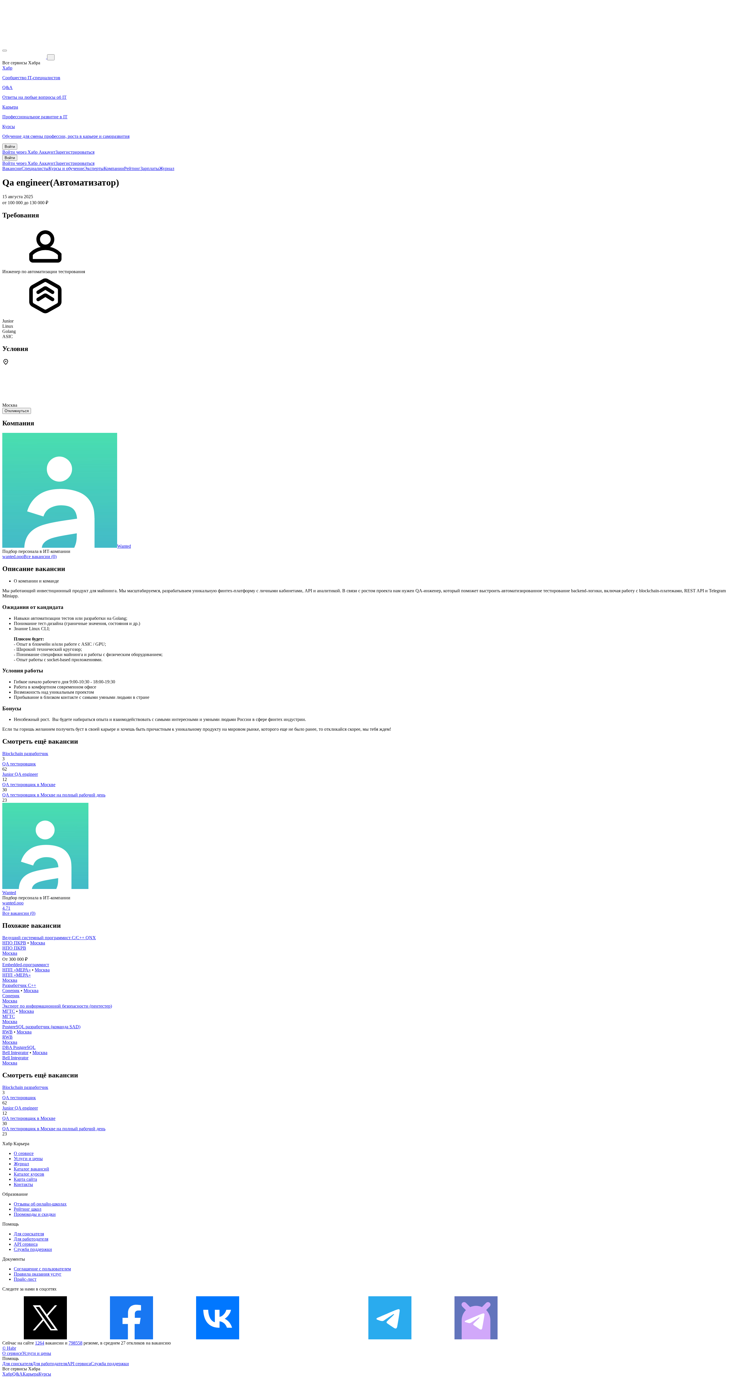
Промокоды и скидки (35, 1214)
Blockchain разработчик (25, 753)
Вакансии (12, 168)
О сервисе (24, 1153)
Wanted (124, 546)
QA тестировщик (19, 763)
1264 (39, 1343)
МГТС (8, 1011)
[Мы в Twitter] (45, 1337)
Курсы (44, 1374)
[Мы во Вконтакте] (218, 1337)
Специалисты (35, 168)
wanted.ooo (13, 556)
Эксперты (94, 168)
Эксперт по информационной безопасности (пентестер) (57, 1006)
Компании (114, 168)
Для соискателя (29, 1233)
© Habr (9, 1348)
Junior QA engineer (20, 774)
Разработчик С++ (19, 985)
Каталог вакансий (31, 1168)
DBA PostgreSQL (19, 1047)
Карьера (30, 1374)
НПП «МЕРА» (16, 969)
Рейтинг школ (27, 1209)
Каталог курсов (29, 1174)
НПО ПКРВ (14, 942)
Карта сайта (25, 1179)
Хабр (7, 1374)
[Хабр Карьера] (24, 57)
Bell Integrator (15, 1052)
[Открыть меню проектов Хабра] (4, 50)
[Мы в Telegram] (390, 1337)
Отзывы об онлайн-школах (40, 1203)
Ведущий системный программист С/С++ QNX (49, 937)
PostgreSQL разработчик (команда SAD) (41, 1026)
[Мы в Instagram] (304, 1337)
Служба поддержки (33, 1249)
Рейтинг (132, 168)
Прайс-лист (25, 1279)
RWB (7, 1031)
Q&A (17, 1374)
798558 (75, 1343)
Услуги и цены (28, 1158)
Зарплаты (149, 168)
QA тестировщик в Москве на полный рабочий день (53, 794)
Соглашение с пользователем (42, 1268)
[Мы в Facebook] (131, 1337)
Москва (37, 942)
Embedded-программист (25, 964)
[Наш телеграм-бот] (476, 1337)
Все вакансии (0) (40, 556)
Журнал (166, 168)
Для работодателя (31, 1239)
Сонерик (11, 990)
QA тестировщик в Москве (28, 784)
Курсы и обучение (66, 168)
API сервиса (26, 1244)
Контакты (23, 1184)
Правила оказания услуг (37, 1274)
